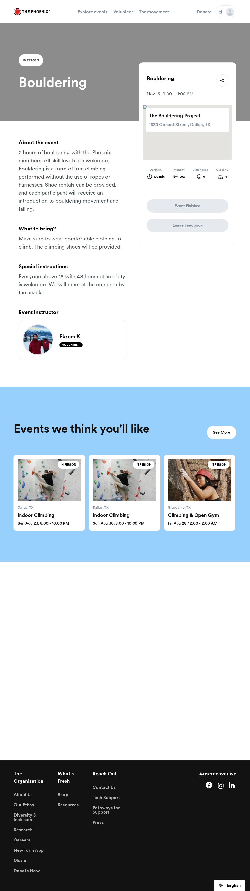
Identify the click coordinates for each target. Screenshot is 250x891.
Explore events (92, 11)
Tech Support (106, 797)
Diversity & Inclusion (25, 817)
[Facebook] (209, 785)
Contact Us (104, 787)
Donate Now (27, 870)
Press (98, 822)
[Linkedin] (232, 785)
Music (20, 860)
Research (23, 829)
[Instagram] (221, 785)
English (234, 885)
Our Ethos (24, 804)
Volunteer (123, 11)
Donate (204, 11)
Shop (63, 794)
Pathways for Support (106, 810)
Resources (68, 804)
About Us (23, 794)
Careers (22, 839)
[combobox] (229, 885)
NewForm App (29, 850)
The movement (154, 11)
